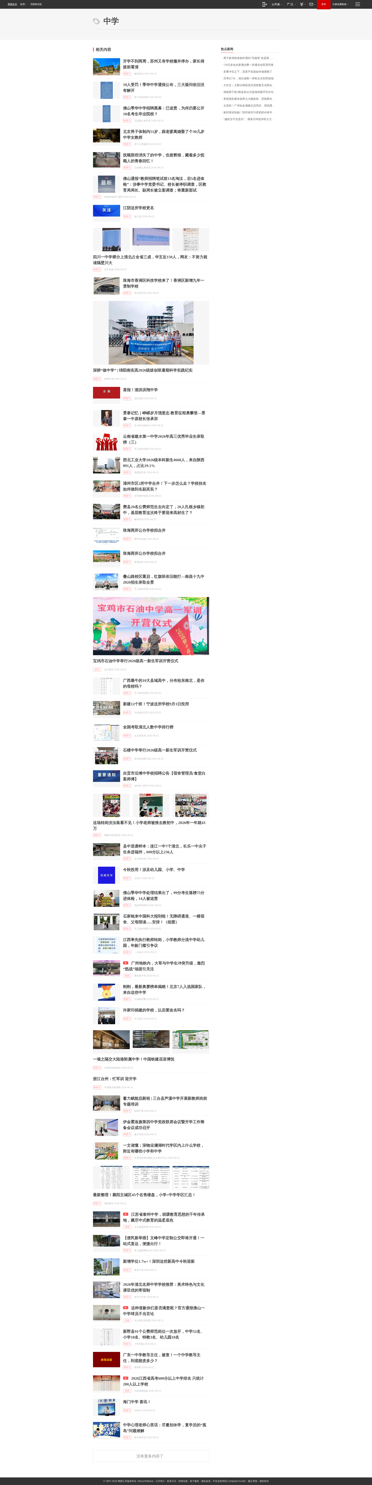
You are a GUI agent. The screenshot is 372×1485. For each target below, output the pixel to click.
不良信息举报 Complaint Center (229, 1481)
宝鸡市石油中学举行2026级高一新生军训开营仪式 (135, 661)
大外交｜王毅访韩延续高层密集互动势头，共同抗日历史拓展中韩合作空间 (251, 85)
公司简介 (160, 1481)
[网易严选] (290, 4)
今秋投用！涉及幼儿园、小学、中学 (154, 869)
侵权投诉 (264, 1481)
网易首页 (12, 4)
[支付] (302, 4)
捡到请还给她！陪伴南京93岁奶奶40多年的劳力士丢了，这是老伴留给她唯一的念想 (251, 112)
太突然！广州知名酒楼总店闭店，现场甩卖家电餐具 (251, 105)
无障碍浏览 (36, 4)
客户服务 (194, 1481)
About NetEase (145, 1481)
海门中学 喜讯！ (137, 1402)
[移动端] (265, 4)
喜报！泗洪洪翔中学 (140, 390)
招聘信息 (183, 1481)
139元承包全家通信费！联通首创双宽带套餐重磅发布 (251, 64)
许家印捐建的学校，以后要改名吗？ (154, 1010)
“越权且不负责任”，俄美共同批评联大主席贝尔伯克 (251, 119)
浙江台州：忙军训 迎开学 (115, 1079)
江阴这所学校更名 (138, 208)
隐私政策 (206, 1481)
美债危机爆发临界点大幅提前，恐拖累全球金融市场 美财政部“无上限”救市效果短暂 (251, 98)
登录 (323, 4)
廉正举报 (252, 1481)
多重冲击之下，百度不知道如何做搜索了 (247, 71)
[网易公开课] (277, 4)
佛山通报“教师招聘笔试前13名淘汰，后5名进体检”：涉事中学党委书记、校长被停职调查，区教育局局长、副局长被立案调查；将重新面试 (164, 184)
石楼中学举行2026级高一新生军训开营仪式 (160, 750)
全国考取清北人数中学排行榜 (148, 727)
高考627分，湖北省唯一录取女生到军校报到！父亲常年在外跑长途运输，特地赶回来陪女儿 (251, 78)
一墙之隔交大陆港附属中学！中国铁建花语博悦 (133, 1059)
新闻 (97, 669)
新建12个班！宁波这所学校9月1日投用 (156, 704)
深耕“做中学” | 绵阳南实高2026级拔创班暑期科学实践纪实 (143, 370)
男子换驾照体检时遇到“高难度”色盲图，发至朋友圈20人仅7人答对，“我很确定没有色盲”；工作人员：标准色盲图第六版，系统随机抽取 (251, 58)
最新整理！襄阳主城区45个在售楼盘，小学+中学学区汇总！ (144, 1195)
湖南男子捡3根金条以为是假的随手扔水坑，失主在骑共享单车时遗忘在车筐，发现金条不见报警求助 (251, 92)
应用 (22, 4)
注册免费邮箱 (339, 4)
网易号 (127, 73)
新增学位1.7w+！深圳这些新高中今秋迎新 (159, 1261)
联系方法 (171, 1481)
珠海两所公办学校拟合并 (144, 530)
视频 (127, 975)
